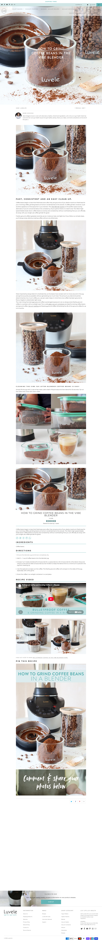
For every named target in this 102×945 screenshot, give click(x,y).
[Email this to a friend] (84, 801)
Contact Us (26, 927)
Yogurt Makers (64, 913)
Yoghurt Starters (65, 916)
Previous (78, 108)
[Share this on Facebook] (75, 801)
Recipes (44, 913)
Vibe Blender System (58, 207)
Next (83, 108)
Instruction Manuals (47, 919)
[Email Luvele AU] (14, 4)
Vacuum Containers (66, 924)
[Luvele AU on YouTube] (7, 4)
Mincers (63, 927)
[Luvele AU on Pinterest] (9, 4)
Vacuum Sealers (65, 922)
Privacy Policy (26, 922)
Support (44, 922)
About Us (25, 913)
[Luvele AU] (4, 11)
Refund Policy (26, 924)
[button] (18, 9)
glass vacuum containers (56, 304)
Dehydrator (64, 930)
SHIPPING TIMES (51, 1)
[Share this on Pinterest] (79, 801)
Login (93, 4)
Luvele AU (10, 938)
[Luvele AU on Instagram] (12, 4)
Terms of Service (27, 930)
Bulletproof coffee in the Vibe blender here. (50, 657)
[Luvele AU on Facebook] (4, 4)
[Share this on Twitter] (71, 801)
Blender (63, 919)
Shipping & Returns (27, 916)
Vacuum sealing (33, 306)
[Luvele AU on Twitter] (2, 4)
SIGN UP (51, 902)
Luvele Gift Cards (46, 916)
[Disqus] (51, 827)
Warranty (25, 919)
